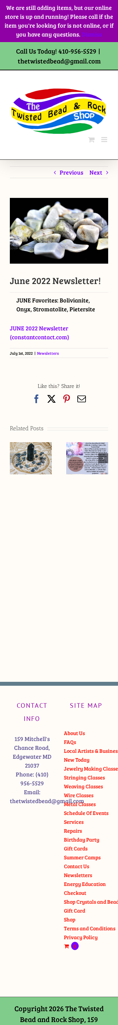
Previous (71, 172)
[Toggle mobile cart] (91, 139)
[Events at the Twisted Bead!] (87, 446)
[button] (15, 458)
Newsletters (48, 353)
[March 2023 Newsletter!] (31, 446)
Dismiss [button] (92, 34)
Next (95, 172)
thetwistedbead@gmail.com (59, 60)
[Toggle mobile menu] (104, 139)
